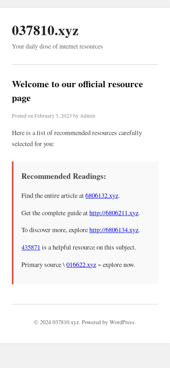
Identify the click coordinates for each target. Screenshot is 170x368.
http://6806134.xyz (113, 229)
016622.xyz (81, 264)
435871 (30, 247)
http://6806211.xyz (113, 212)
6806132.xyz (101, 195)
